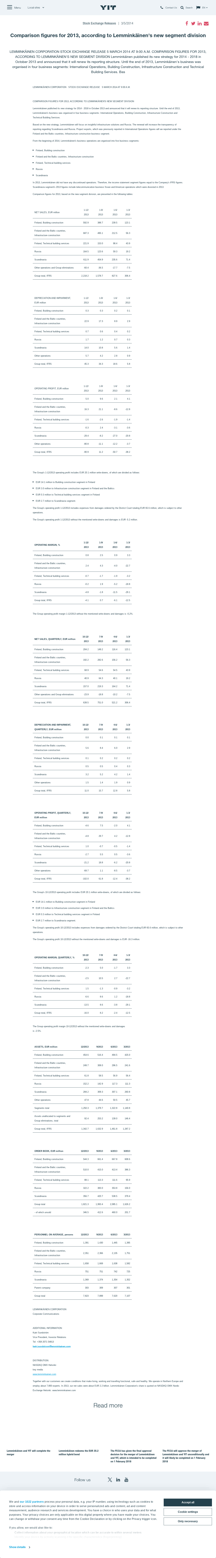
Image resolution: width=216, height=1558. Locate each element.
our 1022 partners (32, 1501)
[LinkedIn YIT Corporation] (118, 1479)
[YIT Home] (108, 7)
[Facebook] (187, 23)
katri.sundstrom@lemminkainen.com (52, 1346)
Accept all (188, 1502)
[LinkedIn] (199, 23)
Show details (17, 1547)
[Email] (206, 23)
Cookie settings (188, 1511)
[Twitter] (193, 23)
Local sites (34, 7)
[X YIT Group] (110, 1479)
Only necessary (188, 1521)
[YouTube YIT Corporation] (126, 1479)
